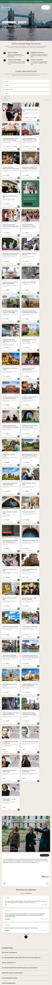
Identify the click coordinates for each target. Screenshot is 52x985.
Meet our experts (44, 968)
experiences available (21, 22)
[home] (7, 8)
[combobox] (26, 81)
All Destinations (5, 22)
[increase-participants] (49, 100)
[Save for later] (37, 104)
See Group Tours (28, 204)
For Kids (5, 97)
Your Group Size (5, 99)
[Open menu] (47, 7)
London (14, 22)
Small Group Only (7, 96)
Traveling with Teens (7, 98)
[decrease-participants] (46, 100)
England (10, 22)
